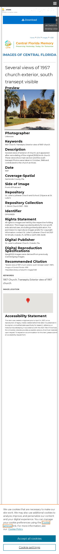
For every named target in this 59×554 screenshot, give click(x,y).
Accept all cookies (29, 538)
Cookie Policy (15, 529)
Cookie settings (29, 547)
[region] (29, 529)
